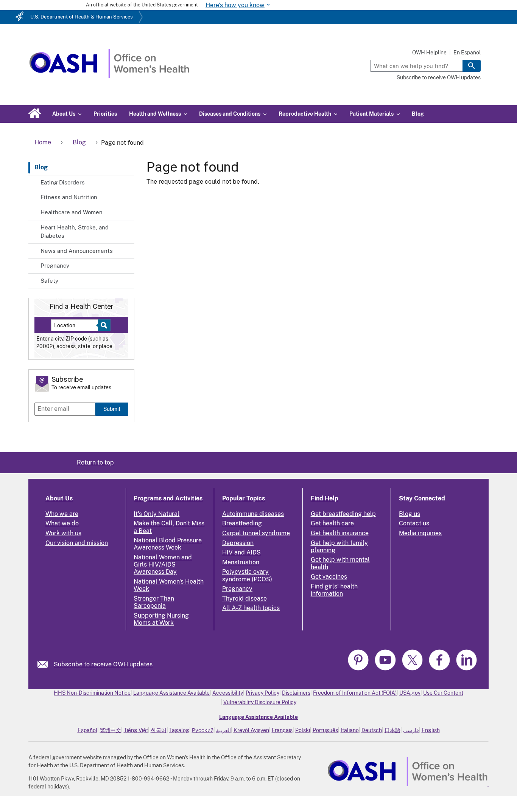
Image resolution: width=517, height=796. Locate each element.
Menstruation (240, 562)
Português (325, 730)
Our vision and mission (76, 543)
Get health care (332, 523)
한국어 (159, 730)
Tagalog (179, 730)
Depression (238, 543)
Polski (302, 730)
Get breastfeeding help (343, 513)
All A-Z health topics (251, 608)
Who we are (61, 513)
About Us (59, 498)
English (431, 730)
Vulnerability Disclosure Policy (259, 702)
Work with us (63, 533)
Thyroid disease (244, 598)
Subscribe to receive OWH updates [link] (103, 664)
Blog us (409, 513)
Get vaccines (329, 576)
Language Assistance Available (171, 693)
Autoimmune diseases (253, 513)
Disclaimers (296, 693)
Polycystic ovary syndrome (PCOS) (247, 575)
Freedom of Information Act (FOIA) (355, 693)
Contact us (414, 523)
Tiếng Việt (136, 730)
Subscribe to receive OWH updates (439, 77)
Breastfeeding (242, 523)
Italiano (350, 730)
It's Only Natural (156, 513)
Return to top (95, 462)
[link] (45, 664)
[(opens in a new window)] (359, 669)
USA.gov (409, 693)
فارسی (411, 730)
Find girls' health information (334, 590)
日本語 (392, 730)
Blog (418, 114)
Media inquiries (420, 533)
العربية (223, 730)
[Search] (471, 66)
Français (282, 730)
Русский (202, 730)
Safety (49, 280)
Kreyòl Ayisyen (251, 730)
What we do (62, 523)
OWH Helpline (429, 52)
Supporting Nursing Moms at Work (161, 619)
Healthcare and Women (71, 212)
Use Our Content (443, 693)
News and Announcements (76, 251)
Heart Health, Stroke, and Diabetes (74, 231)
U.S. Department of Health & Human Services (81, 17)
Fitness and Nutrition (68, 197)
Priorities (105, 114)
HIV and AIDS (241, 552)
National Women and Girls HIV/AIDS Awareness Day (163, 564)
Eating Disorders (62, 182)
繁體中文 (110, 730)
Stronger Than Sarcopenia (154, 602)
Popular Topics (243, 498)
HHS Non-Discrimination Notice (92, 693)
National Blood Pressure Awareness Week (168, 544)
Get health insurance (340, 533)
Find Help (324, 498)
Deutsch (371, 730)
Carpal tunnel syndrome (256, 533)
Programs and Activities (168, 498)
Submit (111, 409)
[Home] (109, 76)
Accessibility (227, 693)
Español (87, 730)
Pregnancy (54, 265)
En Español (467, 52)
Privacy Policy (262, 693)
